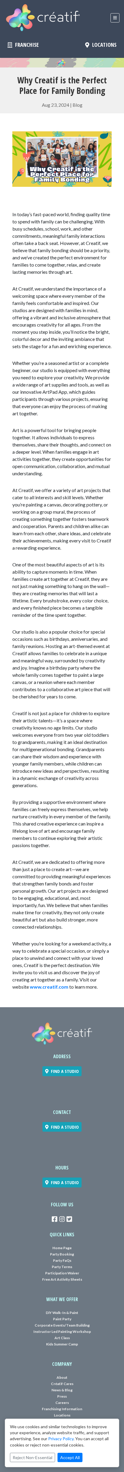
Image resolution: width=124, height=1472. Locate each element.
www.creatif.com (49, 987)
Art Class (62, 1338)
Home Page (62, 1248)
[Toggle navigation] (114, 17)
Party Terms (62, 1266)
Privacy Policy (60, 1438)
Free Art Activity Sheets (62, 1279)
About (62, 1377)
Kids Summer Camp (62, 1344)
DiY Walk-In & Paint (62, 1312)
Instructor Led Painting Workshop (62, 1331)
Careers (62, 1402)
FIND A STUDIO (63, 1071)
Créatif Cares (62, 1383)
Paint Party (62, 1319)
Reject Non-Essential (32, 1457)
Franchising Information (62, 1409)
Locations (62, 1415)
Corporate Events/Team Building (62, 1325)
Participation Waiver (62, 1273)
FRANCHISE (25, 44)
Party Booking (62, 1254)
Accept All (70, 1457)
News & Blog (62, 1390)
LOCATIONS (102, 44)
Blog (77, 105)
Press (62, 1396)
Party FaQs (62, 1260)
